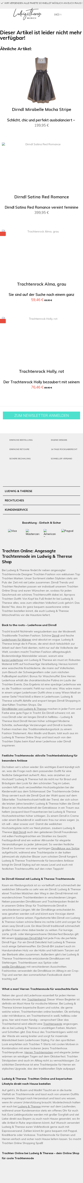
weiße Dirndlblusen (14, 966)
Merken (75, 61)
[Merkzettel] (72, 14)
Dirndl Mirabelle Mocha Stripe (41, 109)
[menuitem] (4, 14)
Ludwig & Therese (29, 1106)
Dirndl (55, 635)
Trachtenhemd (36, 999)
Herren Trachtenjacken (39, 1052)
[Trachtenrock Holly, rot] (41, 342)
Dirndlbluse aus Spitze (65, 848)
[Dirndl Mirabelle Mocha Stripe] (41, 80)
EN (60, 14)
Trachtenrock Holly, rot (41, 371)
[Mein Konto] (65, 14)
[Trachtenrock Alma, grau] (41, 255)
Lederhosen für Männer (16, 639)
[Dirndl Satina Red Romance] (41, 167)
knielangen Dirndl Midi (28, 938)
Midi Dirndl (19, 832)
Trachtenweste (52, 1024)
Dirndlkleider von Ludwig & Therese (24, 709)
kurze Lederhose (12, 660)
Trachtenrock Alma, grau (41, 284)
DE (56, 14)
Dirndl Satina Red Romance (41, 196)
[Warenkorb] (78, 14)
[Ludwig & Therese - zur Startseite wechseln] (27, 14)
